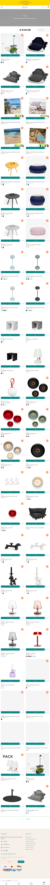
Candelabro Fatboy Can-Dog (6, 559)
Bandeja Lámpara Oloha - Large (32, 464)
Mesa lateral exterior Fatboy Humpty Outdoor (34, 213)
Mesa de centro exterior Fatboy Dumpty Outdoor (35, 181)
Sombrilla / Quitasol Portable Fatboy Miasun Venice (10, 152)
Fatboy (2, 58)
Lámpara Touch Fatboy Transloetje (7, 622)
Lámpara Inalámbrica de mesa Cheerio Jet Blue (9, 276)
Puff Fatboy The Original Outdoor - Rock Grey (34, 716)
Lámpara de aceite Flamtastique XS (7, 684)
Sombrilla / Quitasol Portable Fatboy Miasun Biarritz (10, 122)
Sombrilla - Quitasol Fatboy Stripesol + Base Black (10, 716)
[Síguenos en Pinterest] (25, 4)
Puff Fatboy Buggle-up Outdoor (7, 90)
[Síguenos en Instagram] (23, 4)
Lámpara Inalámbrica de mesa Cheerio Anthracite (35, 307)
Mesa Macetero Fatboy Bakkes (7, 213)
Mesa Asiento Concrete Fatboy (7, 339)
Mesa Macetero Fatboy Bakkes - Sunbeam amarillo (10, 181)
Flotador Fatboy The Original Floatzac (33, 59)
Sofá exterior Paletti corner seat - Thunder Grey (35, 527)
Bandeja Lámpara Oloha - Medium (32, 496)
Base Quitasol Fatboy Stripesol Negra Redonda (10, 810)
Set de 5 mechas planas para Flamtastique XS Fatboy (11, 747)
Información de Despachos (30, 843)
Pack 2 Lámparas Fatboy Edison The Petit (9, 778)
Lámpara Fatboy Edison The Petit (32, 370)
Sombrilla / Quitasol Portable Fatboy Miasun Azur (35, 152)
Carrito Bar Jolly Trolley (5, 59)
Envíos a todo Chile (25, 2)
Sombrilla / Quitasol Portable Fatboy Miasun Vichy (35, 122)
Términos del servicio (29, 847)
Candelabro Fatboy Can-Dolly (6, 590)
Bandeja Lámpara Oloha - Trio (31, 401)
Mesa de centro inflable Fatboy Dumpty (33, 244)
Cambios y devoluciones (30, 845)
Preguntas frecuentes (29, 841)
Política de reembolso (29, 849)
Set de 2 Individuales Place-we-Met (32, 684)
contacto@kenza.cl (25, 1)
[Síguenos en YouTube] (27, 4)
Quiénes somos (28, 837)
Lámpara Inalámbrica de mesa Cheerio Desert (9, 307)
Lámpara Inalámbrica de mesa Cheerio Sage (34, 276)
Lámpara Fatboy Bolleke (5, 401)
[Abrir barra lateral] (1, 444)
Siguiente (28, 819)
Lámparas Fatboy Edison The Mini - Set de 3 (9, 496)
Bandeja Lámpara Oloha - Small (6, 527)
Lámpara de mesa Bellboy (30, 653)
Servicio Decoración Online (30, 839)
